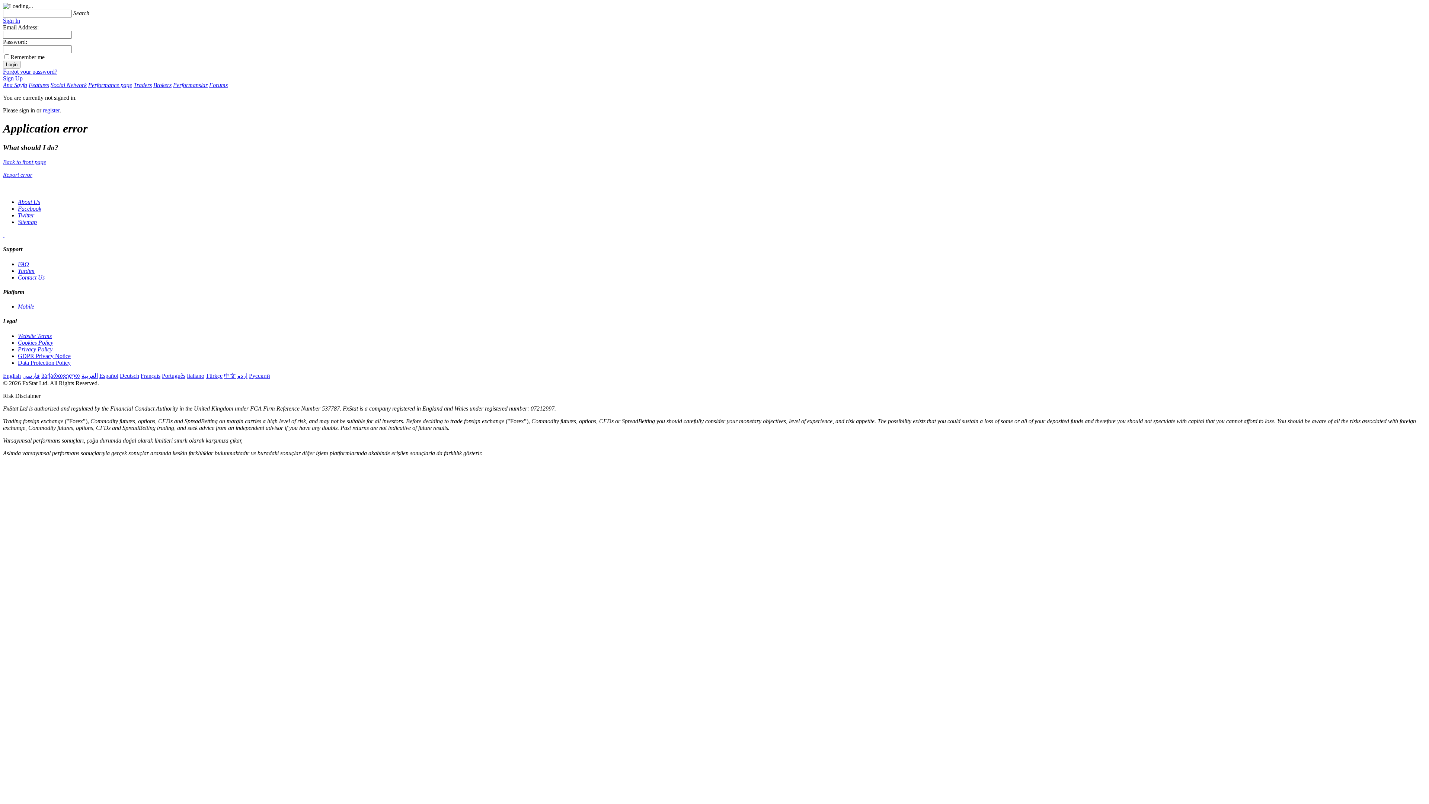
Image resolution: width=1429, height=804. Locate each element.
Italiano (195, 376)
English (12, 376)
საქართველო (60, 376)
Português (173, 376)
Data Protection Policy (44, 363)
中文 (230, 376)
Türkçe (214, 376)
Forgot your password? (30, 71)
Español (108, 376)
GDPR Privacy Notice (44, 356)
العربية (89, 376)
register (51, 110)
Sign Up (13, 78)
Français (150, 376)
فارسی (31, 376)
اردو (242, 376)
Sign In (11, 20)
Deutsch (129, 376)
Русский (259, 376)
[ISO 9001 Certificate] (3, 235)
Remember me (27, 57)
